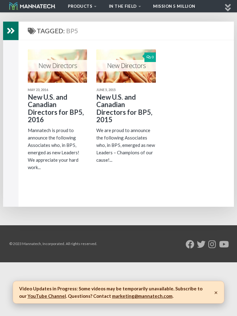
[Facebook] (190, 244)
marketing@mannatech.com (142, 296)
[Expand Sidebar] (11, 31)
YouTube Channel (46, 296)
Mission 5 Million (174, 6)
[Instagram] (212, 244)
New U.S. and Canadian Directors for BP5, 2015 (124, 108)
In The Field (123, 6)
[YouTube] (223, 244)
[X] (201, 244)
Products (80, 6)
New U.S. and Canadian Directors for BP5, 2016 (56, 108)
